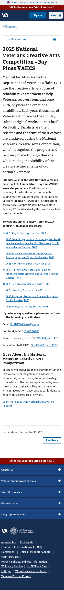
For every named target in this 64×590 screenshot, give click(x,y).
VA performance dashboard (31, 571)
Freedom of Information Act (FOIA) (21, 547)
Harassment (8, 552)
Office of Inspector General (35, 552)
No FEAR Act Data (37, 566)
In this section (17, 39)
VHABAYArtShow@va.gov (24, 324)
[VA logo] (5, 15)
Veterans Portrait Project (16, 576)
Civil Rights (26, 542)
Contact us (7, 469)
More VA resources (11, 492)
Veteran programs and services (18, 480)
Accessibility (8, 542)
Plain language (10, 557)
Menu (54, 15)
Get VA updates (9, 503)
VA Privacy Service (12, 566)
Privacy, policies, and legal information (24, 561)
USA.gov (6, 571)
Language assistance (13, 514)
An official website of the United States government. (33, 2)
